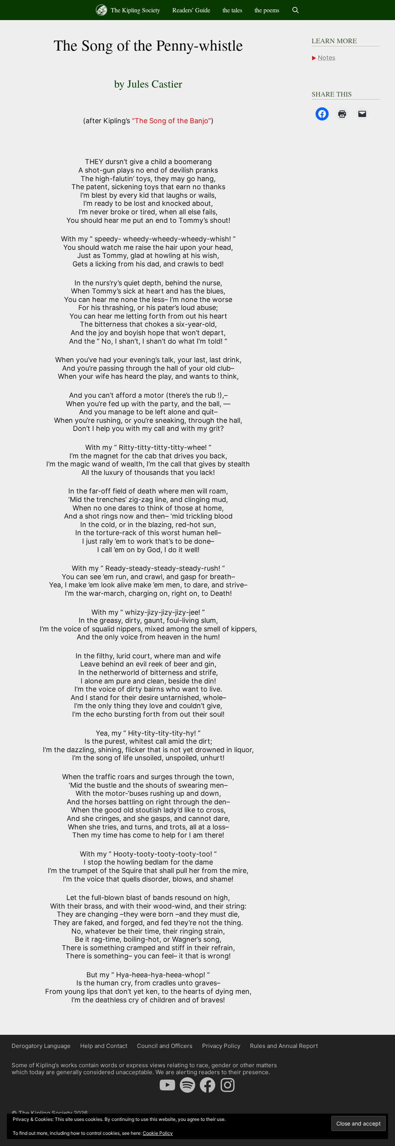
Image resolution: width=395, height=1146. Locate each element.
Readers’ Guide (191, 10)
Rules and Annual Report (284, 1045)
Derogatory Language (41, 1045)
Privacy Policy (221, 1045)
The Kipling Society (134, 10)
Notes (326, 57)
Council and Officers (164, 1045)
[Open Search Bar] (295, 10)
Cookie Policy (158, 1133)
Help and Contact (103, 1045)
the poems (267, 10)
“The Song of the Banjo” (171, 121)
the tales (232, 10)
